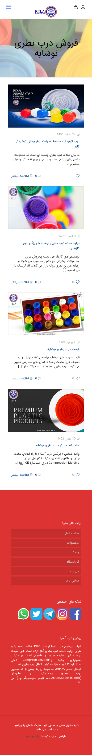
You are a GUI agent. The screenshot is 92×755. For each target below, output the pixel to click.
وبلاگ (75, 552)
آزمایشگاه (73, 561)
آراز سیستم (33, 736)
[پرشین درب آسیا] (46, 12)
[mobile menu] (9, 7)
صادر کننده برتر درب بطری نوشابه (57, 445)
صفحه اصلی (71, 533)
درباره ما (74, 571)
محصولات (73, 542)
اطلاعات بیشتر (20, 175)
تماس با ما (72, 580)
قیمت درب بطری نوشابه (63, 349)
